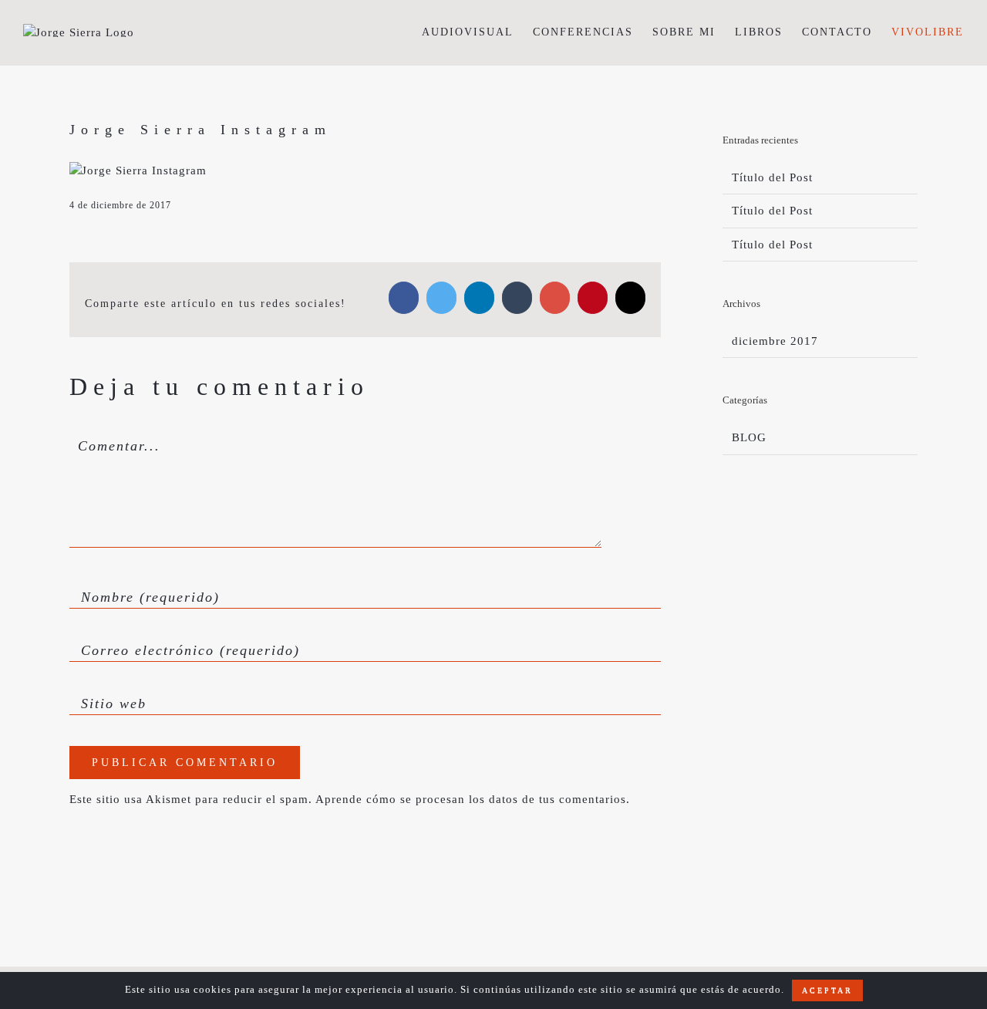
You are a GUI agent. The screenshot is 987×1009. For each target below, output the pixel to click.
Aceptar (827, 990)
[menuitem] (477, 32)
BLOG (749, 437)
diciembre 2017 (775, 341)
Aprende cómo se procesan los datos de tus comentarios (470, 799)
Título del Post (772, 177)
